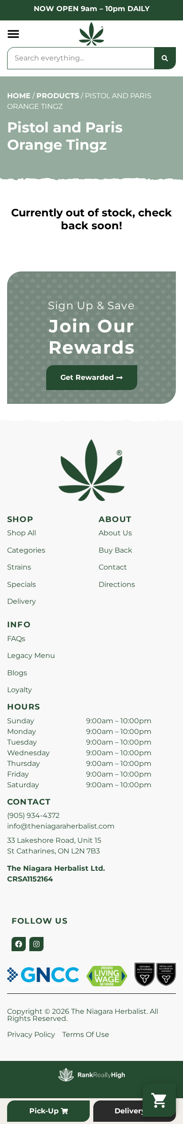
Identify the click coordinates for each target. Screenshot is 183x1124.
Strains (19, 567)
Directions (117, 584)
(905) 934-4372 (33, 815)
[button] (13, 34)
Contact (113, 567)
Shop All (21, 533)
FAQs (16, 638)
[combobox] (81, 58)
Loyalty (19, 690)
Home (19, 96)
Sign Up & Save (91, 305)
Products (57, 96)
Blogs (17, 673)
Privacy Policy (31, 1034)
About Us (115, 533)
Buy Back (115, 550)
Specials (21, 584)
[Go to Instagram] (36, 944)
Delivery (21, 601)
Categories (26, 550)
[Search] (164, 58)
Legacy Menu (31, 655)
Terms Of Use (85, 1034)
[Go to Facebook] (19, 944)
